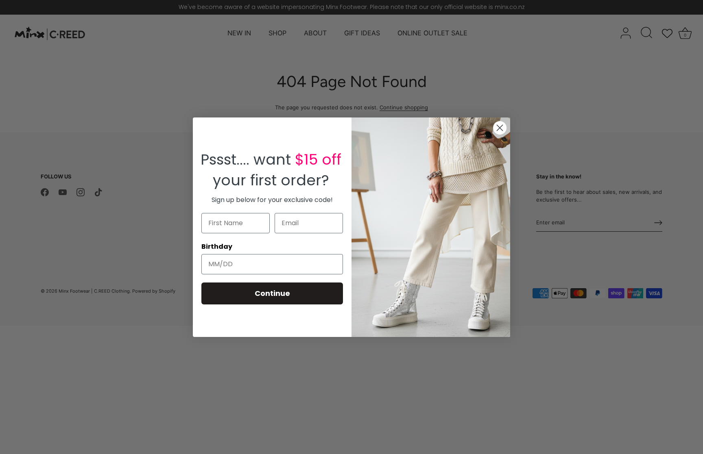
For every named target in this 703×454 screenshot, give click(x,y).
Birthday (216, 246)
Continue (272, 293)
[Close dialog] (500, 128)
